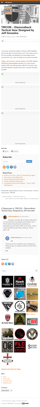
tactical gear (5, 193)
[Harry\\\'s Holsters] (7, 286)
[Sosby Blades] (32, 351)
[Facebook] (11, 167)
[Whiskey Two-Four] (20, 311)
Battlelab (5, 191)
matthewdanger (16, 237)
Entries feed (6, 379)
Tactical (35, 191)
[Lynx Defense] (30, 314)
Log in (4, 377)
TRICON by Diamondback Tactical (12, 63)
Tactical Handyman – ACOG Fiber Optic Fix (13, 196)
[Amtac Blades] (7, 364)
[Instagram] (15, 167)
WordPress (11, 403)
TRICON (12, 193)
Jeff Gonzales (17, 65)
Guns (17, 36)
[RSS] (4, 167)
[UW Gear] (32, 299)
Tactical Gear (23, 36)
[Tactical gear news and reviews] (12, 21)
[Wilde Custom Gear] (32, 339)
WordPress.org (7, 383)
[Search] (36, 270)
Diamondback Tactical (16, 191)
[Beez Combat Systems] (7, 324)
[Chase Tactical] (32, 286)
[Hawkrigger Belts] (20, 286)
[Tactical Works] (20, 339)
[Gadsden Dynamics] (7, 299)
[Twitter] (7, 167)
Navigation (8, 2)
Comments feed (7, 381)
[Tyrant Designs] (32, 311)
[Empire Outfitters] (7, 311)
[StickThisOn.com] (32, 327)
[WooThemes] (25, 403)
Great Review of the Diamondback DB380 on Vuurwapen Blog (21, 198)
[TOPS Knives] (20, 324)
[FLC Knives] (20, 351)
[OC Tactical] (7, 351)
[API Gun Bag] (20, 299)
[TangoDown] (7, 339)
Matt (4, 36)
